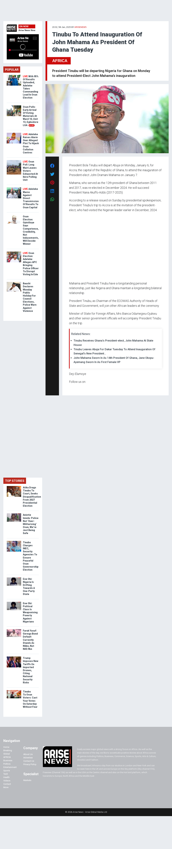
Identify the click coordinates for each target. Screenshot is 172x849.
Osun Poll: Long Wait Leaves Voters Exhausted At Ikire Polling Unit (30, 170)
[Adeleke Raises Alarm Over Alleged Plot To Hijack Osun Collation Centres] (14, 133)
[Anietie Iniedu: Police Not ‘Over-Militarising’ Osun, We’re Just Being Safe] (14, 514)
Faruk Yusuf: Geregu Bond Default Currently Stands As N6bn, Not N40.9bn (30, 639)
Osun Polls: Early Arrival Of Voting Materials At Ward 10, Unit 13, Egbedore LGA (30, 116)
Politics (6, 764)
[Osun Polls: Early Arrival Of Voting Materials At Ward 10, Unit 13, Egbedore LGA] (14, 106)
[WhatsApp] (74, 388)
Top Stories (14, 480)
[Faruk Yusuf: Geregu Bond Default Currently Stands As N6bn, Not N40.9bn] (14, 630)
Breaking (7, 750)
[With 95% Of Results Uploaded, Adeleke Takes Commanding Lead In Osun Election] (14, 76)
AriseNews (80, 27)
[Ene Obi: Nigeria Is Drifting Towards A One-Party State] (14, 578)
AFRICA (59, 60)
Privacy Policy (29, 764)
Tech (5, 774)
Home (6, 747)
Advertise (28, 757)
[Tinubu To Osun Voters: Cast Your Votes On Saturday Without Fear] (14, 691)
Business (7, 760)
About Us (28, 754)
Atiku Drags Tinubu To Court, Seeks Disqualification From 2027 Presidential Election (32, 496)
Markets (27, 780)
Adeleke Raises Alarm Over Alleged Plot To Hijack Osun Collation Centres (31, 143)
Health (6, 777)
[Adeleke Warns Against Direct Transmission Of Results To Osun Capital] (14, 188)
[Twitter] (71, 388)
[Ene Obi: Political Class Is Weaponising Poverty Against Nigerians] (14, 602)
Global (6, 754)
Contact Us (28, 761)
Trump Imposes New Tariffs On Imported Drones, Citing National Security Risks (30, 670)
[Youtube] (76, 388)
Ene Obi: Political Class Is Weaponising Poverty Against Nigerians (30, 612)
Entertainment (10, 767)
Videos (6, 780)
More (5, 787)
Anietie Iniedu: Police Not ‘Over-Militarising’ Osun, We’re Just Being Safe (30, 524)
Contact (7, 784)
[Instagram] (72, 388)
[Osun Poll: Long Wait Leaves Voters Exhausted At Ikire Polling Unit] (14, 161)
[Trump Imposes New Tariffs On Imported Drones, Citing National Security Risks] (14, 657)
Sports (6, 770)
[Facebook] (69, 388)
